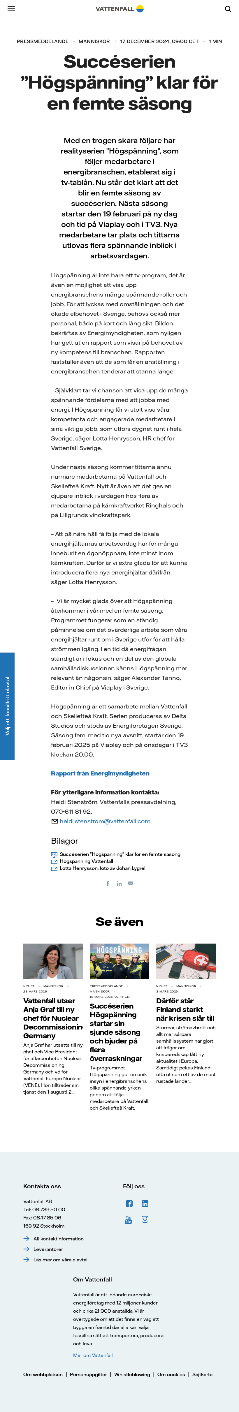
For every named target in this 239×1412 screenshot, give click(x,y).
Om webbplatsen (43, 1374)
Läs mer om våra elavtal (60, 1260)
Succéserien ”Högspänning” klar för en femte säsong (120, 854)
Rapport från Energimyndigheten (100, 773)
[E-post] (131, 883)
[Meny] (11, 9)
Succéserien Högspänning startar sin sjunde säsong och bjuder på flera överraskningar (116, 1032)
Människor (94, 41)
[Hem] (120, 8)
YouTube (129, 1219)
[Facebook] (108, 883)
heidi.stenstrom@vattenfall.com (105, 821)
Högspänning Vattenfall (86, 861)
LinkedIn (145, 1203)
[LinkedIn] (119, 883)
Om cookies (171, 1374)
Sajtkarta (202, 1374)
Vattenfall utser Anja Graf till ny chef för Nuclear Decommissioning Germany (55, 1018)
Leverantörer (48, 1249)
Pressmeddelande (43, 41)
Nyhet (29, 986)
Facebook (129, 1203)
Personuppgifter (88, 1374)
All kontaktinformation (59, 1239)
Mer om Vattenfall (93, 1355)
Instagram (145, 1219)
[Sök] (230, 8)
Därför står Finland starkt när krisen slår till (185, 1009)
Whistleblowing (132, 1374)
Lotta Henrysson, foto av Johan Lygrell (103, 868)
